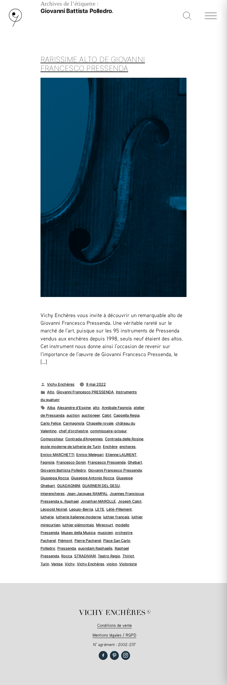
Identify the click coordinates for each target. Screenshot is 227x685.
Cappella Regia (127, 415)
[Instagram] (125, 655)
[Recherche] (187, 16)
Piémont (65, 540)
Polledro (47, 548)
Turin (44, 564)
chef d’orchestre (73, 431)
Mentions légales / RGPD (114, 634)
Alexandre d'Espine (74, 407)
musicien (105, 532)
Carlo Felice (50, 423)
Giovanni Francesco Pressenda (115, 470)
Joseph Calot (130, 501)
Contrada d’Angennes (84, 439)
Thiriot (128, 556)
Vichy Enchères (60, 384)
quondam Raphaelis (95, 548)
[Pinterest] (114, 655)
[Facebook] (103, 655)
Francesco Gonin (71, 462)
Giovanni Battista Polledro (63, 470)
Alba (51, 407)
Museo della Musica (78, 532)
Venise (57, 564)
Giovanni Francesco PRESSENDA (85, 392)
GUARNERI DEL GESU (101, 485)
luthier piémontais (78, 525)
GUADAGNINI (68, 485)
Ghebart (135, 462)
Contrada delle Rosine (124, 439)
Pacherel (48, 540)
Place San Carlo (116, 540)
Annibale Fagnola (117, 407)
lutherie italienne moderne (78, 517)
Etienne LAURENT (121, 454)
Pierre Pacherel (87, 540)
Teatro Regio (109, 556)
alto (96, 407)
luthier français (116, 517)
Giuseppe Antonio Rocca (92, 478)
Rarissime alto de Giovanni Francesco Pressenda (92, 64)
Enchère (110, 446)
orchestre (123, 532)
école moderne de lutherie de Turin (70, 446)
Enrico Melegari (89, 454)
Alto (50, 392)
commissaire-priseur (108, 431)
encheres (127, 446)
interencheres (52, 493)
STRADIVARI (85, 556)
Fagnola (47, 462)
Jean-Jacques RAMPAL (87, 493)
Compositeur (51, 439)
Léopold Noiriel (53, 509)
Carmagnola (73, 423)
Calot (106, 415)
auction (73, 415)
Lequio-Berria (81, 509)
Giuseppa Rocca (54, 478)
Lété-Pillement (119, 509)
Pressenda (66, 548)
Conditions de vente (114, 625)
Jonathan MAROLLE (98, 501)
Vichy (70, 564)
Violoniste (128, 564)
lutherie (47, 517)
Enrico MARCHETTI (57, 454)
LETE (99, 509)
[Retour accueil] (15, 25)
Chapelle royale (100, 423)
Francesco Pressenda (107, 462)
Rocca (66, 556)
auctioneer (91, 415)
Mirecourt (104, 525)
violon (111, 564)
